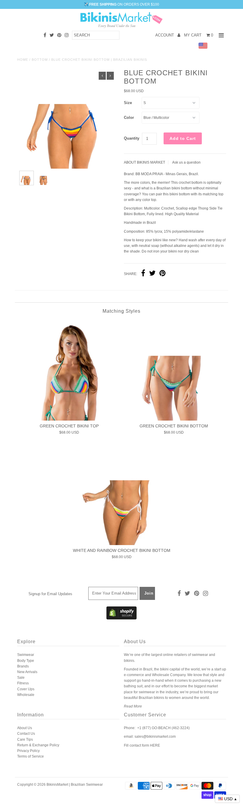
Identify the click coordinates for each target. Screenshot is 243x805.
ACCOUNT (165, 35)
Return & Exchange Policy (38, 745)
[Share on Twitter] (152, 273)
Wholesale (25, 695)
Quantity (131, 138)
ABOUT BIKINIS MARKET (144, 162)
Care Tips (25, 739)
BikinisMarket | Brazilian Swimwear (75, 784)
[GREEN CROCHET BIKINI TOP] (69, 370)
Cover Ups (25, 689)
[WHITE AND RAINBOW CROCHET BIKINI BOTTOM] (121, 495)
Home (22, 59)
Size (128, 102)
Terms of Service (30, 756)
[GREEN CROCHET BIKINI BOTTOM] (174, 370)
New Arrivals (27, 672)
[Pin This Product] (162, 273)
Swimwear (25, 655)
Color (129, 117)
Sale (21, 677)
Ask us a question (186, 162)
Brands (23, 666)
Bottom (40, 59)
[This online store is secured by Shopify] (121, 618)
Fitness (23, 683)
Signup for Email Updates (50, 594)
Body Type (25, 661)
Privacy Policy (28, 751)
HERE (155, 745)
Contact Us (26, 733)
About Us (24, 728)
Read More (133, 706)
